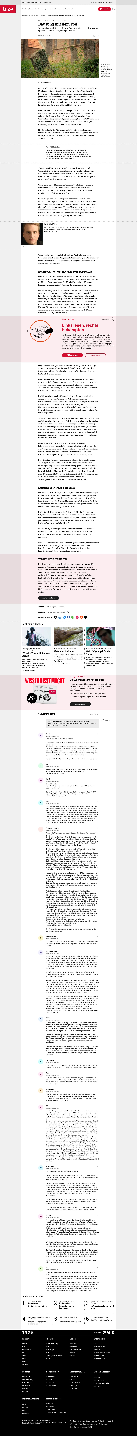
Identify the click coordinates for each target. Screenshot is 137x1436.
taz (28, 1332)
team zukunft (50, 1377)
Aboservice (50, 1407)
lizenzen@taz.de (35, 1423)
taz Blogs (97, 1377)
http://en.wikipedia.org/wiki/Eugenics (58, 925)
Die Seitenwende (76, 1350)
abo (95, 1344)
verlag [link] (24, 2)
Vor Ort (72, 1380)
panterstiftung (99, 1356)
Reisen (24, 1404)
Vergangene (74, 1386)
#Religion (53, 607)
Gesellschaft (34, 15)
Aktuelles (73, 1344)
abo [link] (92, 2)
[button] (113, 9)
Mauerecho (26, 1386)
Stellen (72, 1353)
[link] (28, 9)
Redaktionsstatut (84, 1421)
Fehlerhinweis (61, 612)
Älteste (97, 714)
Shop (24, 1410)
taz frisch (49, 1380)
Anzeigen (25, 1413)
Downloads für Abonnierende (56, 1413)
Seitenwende (103, 1424)
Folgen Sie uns (97, 1333)
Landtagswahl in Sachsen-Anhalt (55, 1357)
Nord (24, 1362)
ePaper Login (50, 1410)
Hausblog (73, 1347)
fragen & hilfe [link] (47, 2)
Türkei (48, 1347)
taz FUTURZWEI (99, 1380)
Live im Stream (75, 1383)
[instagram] (113, 1333)
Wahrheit (25, 1365)
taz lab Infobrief (51, 1386)
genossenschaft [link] (100, 2)
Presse (72, 1356)
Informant (73, 1424)
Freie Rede (26, 1389)
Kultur (24, 1353)
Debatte (42, 15)
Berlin (24, 1359)
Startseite (25, 15)
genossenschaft (99, 1347)
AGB (97, 1424)
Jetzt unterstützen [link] (48, 598)
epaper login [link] (109, 2)
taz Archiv (97, 1386)
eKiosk (81, 154)
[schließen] (113, 319)
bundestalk (26, 1377)
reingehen (25, 1392)
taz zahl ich (97, 1350)
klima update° (27, 1383)
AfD (47, 1353)
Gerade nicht (106, 319)
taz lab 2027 (74, 1389)
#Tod (47, 607)
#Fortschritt (60, 607)
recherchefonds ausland (102, 1353)
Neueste (90, 714)
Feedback (49, 1404)
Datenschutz (82, 1424)
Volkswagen (50, 1350)
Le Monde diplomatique (102, 1383)
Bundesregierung (52, 1344)
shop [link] (39, 2)
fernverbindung (27, 1380)
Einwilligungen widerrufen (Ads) (81, 1427)
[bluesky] (108, 1333)
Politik (24, 1344)
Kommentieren (51, 612)
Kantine (25, 1407)
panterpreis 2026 (100, 1359)
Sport (24, 1356)
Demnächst (74, 1377)
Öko (23, 1347)
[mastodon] (104, 1333)
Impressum (91, 1424)
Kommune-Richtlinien (98, 1421)
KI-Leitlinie (110, 1421)
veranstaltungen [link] (32, 2)
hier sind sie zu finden (59, 725)
